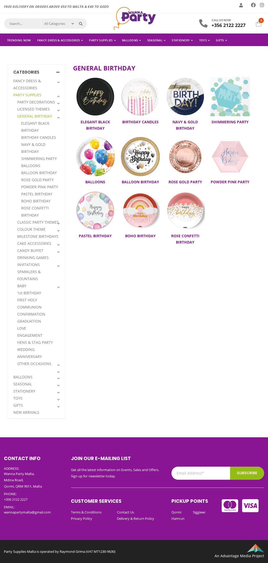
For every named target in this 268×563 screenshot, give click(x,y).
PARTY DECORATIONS (36, 102)
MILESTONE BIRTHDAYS (37, 236)
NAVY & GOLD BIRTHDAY (33, 148)
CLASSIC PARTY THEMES (38, 222)
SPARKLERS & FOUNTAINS (29, 275)
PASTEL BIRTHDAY (36, 193)
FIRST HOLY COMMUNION (29, 303)
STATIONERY (181, 40)
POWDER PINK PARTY (39, 186)
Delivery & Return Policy (135, 518)
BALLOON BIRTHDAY (39, 172)
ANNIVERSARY (29, 356)
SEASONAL (155, 40)
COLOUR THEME (31, 229)
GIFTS (220, 40)
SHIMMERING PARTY (39, 158)
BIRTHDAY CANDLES (38, 137)
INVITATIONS (28, 264)
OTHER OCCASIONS (34, 363)
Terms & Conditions (86, 512)
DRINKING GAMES (33, 257)
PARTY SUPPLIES (101, 40)
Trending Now (19, 40)
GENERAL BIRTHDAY (34, 116)
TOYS (203, 40)
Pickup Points (189, 501)
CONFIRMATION (31, 314)
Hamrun (178, 518)
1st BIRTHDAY (29, 292)
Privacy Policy (81, 518)
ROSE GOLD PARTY (37, 179)
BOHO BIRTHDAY (36, 200)
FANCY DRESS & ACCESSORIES (58, 40)
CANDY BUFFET (30, 250)
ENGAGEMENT (29, 335)
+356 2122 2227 (228, 25)
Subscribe (247, 473)
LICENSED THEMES (33, 109)
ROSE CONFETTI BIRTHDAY (35, 212)
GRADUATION (29, 321)
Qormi (176, 512)
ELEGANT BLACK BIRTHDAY (35, 127)
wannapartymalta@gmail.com (27, 512)
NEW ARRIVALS (26, 412)
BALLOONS (130, 40)
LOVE (21, 328)
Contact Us (125, 512)
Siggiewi (199, 512)
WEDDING (26, 349)
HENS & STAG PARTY (35, 342)
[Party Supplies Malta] (134, 17)
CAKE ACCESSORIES (34, 243)
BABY (21, 285)
